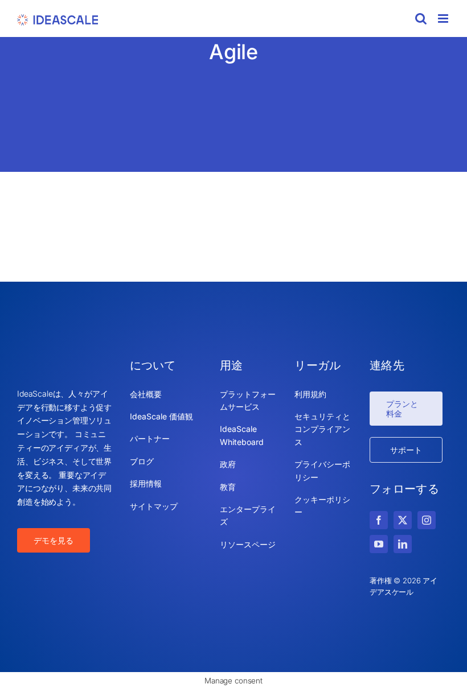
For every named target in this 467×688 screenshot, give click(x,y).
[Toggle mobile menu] (444, 18)
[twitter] (403, 520)
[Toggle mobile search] (421, 18)
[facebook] (379, 520)
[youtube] (379, 544)
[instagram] (426, 520)
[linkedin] (403, 544)
